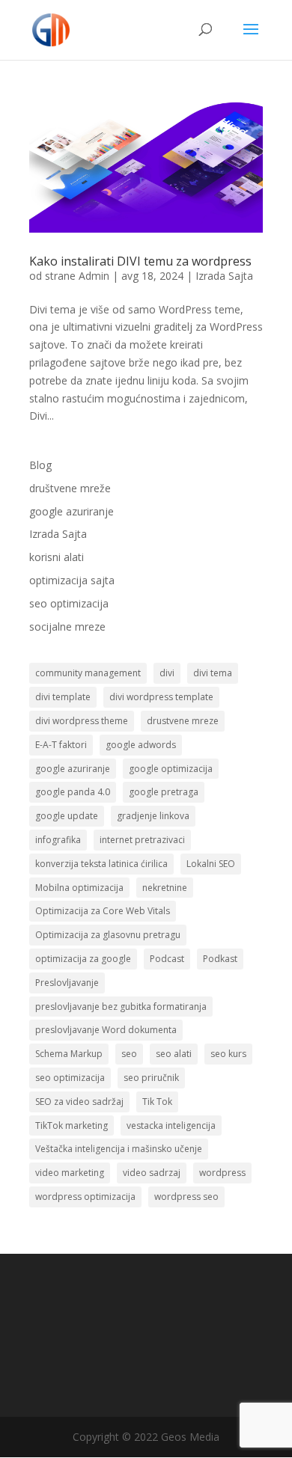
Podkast (220, 958)
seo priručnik (151, 1077)
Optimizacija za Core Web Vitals (102, 910)
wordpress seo (186, 1196)
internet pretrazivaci (142, 839)
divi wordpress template (161, 696)
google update (66, 815)
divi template (63, 696)
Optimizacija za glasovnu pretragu (107, 934)
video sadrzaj (151, 1172)
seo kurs (228, 1053)
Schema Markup (69, 1053)
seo (129, 1053)
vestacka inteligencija (171, 1125)
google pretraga (163, 791)
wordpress (222, 1172)
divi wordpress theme (81, 720)
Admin (94, 276)
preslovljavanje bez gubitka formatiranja (121, 1006)
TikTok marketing (71, 1125)
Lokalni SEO (210, 863)
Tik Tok (157, 1101)
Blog (40, 465)
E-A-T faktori (61, 744)
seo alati (174, 1053)
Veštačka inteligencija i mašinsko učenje (118, 1148)
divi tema (212, 673)
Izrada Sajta (224, 276)
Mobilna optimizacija (79, 887)
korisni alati (56, 557)
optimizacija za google (83, 958)
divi (166, 673)
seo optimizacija (69, 603)
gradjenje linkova (153, 815)
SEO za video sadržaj (79, 1101)
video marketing (69, 1172)
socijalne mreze (67, 626)
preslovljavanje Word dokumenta (106, 1029)
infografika (58, 839)
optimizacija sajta (72, 580)
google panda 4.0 (72, 791)
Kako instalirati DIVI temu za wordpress (140, 261)
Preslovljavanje (67, 982)
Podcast (167, 958)
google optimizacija (171, 768)
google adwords (141, 744)
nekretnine (164, 887)
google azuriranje (71, 511)
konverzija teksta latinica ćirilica (101, 863)
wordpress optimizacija (85, 1196)
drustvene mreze (183, 720)
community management (88, 673)
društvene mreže (70, 488)
